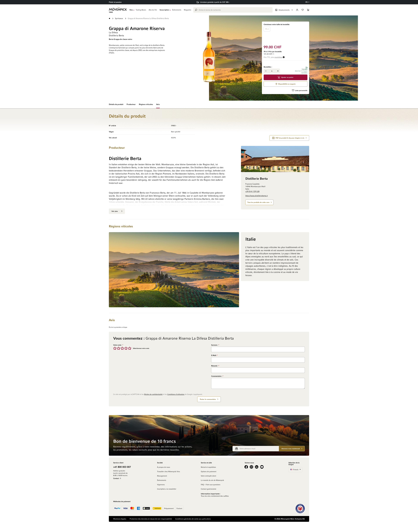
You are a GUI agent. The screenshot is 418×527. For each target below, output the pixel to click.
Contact (116, 478)
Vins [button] (131, 10)
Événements (176, 10)
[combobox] (233, 10)
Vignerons (161, 484)
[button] (307, 2)
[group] (285, 32)
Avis (158, 104)
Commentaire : (217, 376)
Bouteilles (267, 67)
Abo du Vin (153, 10)
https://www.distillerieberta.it (256, 196)
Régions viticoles (146, 104)
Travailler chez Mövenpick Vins (168, 471)
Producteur (131, 104)
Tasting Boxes (141, 10)
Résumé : (214, 366)
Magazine (187, 10)
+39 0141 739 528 (252, 191)
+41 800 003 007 (122, 467)
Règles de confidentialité (153, 394)
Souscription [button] (164, 10)
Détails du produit (116, 104)
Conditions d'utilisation (175, 394)
